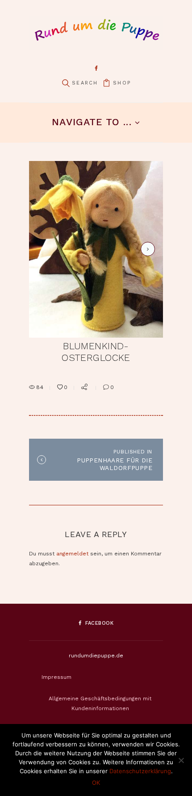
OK (96, 782)
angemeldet (72, 553)
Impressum (56, 677)
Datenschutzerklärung (140, 771)
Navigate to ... (91, 121)
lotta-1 (146, 249)
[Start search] (65, 83)
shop (122, 83)
